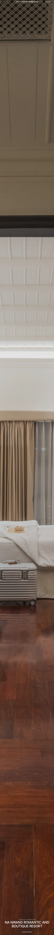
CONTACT (48, 1)
